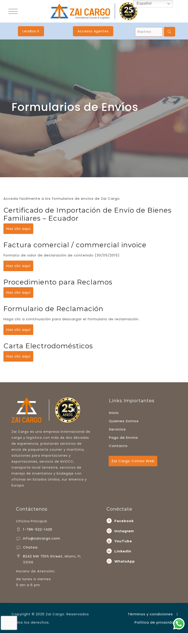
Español (143, 3)
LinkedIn (122, 551)
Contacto (118, 445)
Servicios (117, 429)
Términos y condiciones (150, 614)
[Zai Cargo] (94, 11)
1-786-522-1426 (37, 529)
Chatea (30, 547)
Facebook (124, 521)
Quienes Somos (124, 421)
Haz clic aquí (18, 228)
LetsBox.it (30, 31)
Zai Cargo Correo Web (133, 461)
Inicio (114, 412)
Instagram (124, 531)
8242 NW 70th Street (43, 556)
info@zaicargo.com (41, 538)
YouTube (123, 541)
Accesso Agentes (93, 31)
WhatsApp (124, 561)
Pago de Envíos (123, 437)
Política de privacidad (156, 622)
